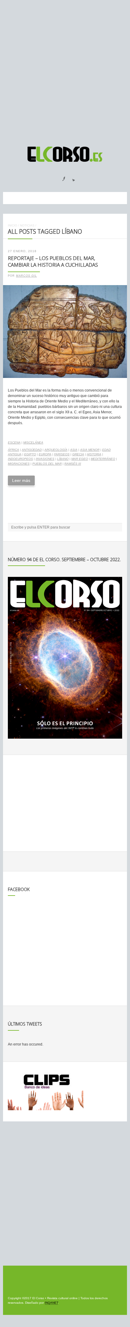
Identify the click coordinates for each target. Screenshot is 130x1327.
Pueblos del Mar (47, 463)
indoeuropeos (20, 458)
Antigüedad (32, 449)
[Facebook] (60, 177)
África (13, 449)
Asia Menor (89, 449)
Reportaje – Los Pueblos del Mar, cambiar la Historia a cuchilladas (53, 261)
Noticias (27, 225)
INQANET (51, 1302)
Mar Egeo (79, 458)
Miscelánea (33, 442)
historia (94, 454)
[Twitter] (71, 177)
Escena (14, 442)
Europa (45, 454)
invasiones (45, 458)
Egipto (30, 454)
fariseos (62, 454)
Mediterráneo (103, 458)
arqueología (55, 449)
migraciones (19, 463)
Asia (73, 449)
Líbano (63, 458)
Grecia (78, 454)
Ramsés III (72, 463)
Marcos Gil (26, 275)
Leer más (21, 480)
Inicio (12, 225)
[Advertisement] (65, 70)
